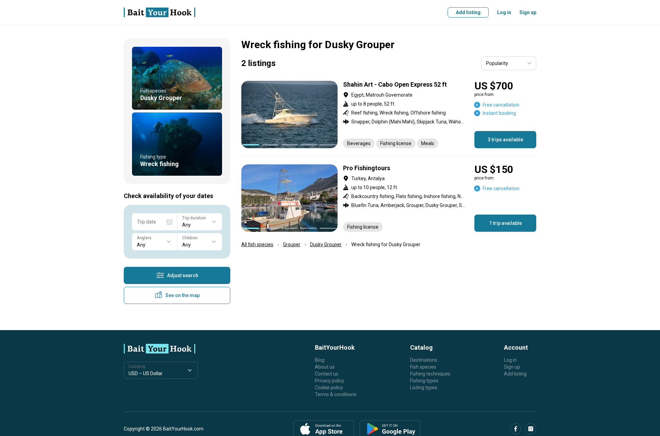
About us (324, 367)
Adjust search (182, 275)
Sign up (527, 12)
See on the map (182, 295)
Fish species (423, 367)
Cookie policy (329, 387)
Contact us (326, 374)
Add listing (468, 12)
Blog (319, 360)
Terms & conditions (335, 394)
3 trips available (505, 139)
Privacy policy (329, 380)
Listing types (423, 387)
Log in (504, 12)
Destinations (423, 360)
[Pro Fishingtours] (388, 198)
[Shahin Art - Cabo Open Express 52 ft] (388, 114)
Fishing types (424, 380)
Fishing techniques (430, 374)
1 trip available (505, 223)
